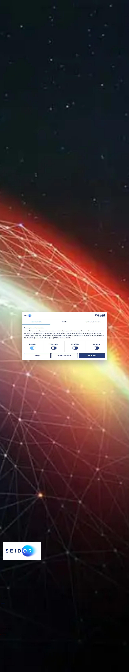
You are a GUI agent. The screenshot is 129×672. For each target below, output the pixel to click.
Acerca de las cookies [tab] (93, 321)
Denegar (37, 355)
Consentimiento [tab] (36, 321)
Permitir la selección (64, 355)
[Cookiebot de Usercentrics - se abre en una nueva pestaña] (96, 315)
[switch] (54, 348)
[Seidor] (22, 551)
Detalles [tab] (64, 321)
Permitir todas (91, 355)
